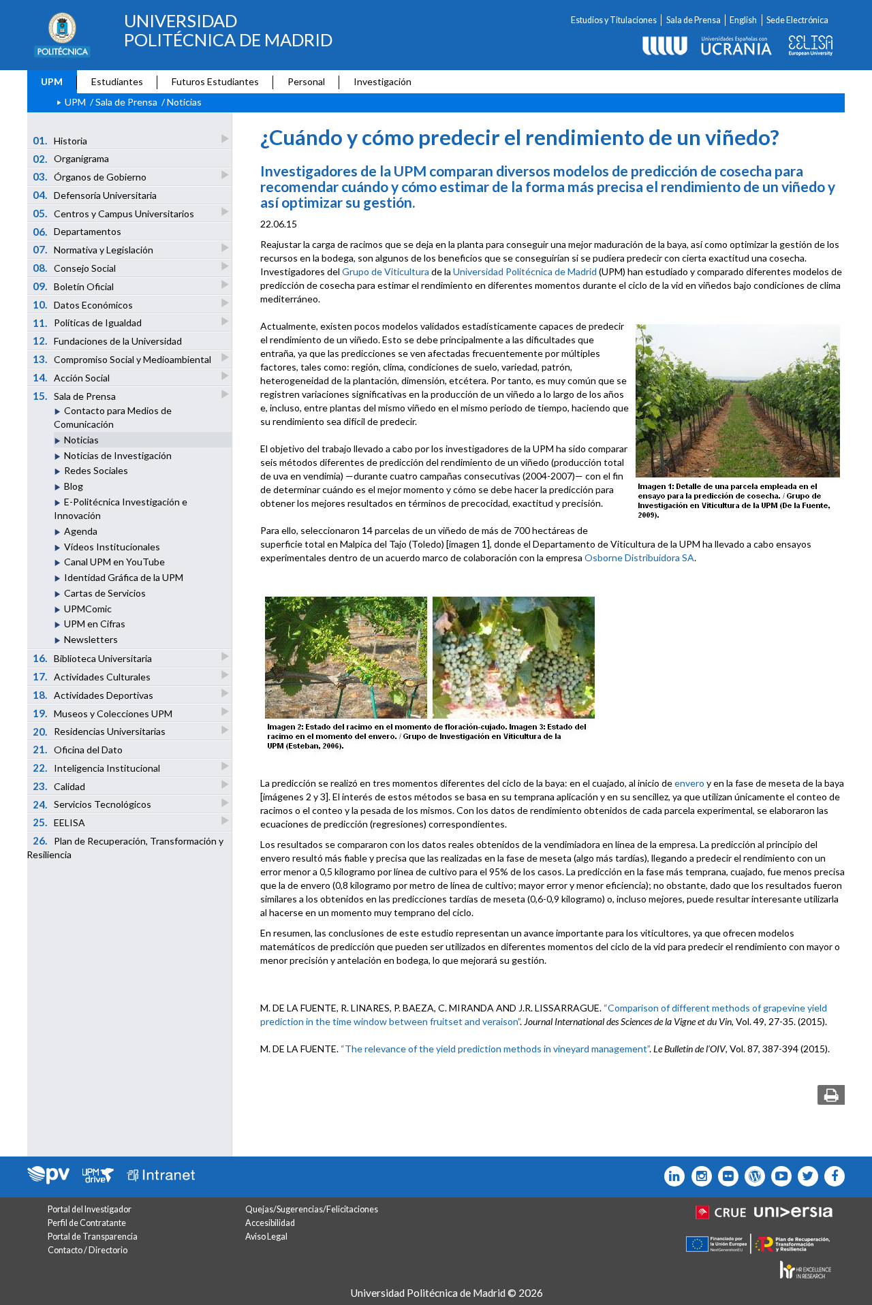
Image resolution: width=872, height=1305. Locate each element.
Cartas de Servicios (105, 593)
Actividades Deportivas (93, 695)
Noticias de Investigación (118, 455)
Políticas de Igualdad (87, 323)
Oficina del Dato (78, 749)
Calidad (59, 786)
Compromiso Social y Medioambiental (122, 359)
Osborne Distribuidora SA (639, 557)
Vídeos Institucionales (112, 546)
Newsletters (91, 639)
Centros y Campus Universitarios (114, 213)
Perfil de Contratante (87, 1223)
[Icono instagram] (698, 1176)
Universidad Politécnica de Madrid (525, 271)
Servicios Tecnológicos (92, 804)
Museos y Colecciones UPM (103, 713)
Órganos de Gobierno (90, 176)
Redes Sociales (96, 470)
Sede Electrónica (797, 20)
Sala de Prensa (693, 20)
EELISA (59, 822)
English (743, 20)
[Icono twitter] (725, 1176)
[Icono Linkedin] (671, 1176)
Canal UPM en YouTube (114, 561)
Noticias (81, 439)
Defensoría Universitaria (95, 195)
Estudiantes (117, 81)
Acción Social (71, 377)
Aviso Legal (266, 1236)
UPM (52, 81)
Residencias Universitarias (99, 731)
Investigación (382, 81)
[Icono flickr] (805, 1176)
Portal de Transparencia (93, 1236)
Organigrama (71, 159)
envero (689, 783)
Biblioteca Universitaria (93, 658)
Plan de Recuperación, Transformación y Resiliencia (125, 847)
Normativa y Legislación (93, 249)
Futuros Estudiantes (215, 81)
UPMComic (88, 608)
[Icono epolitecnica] (751, 1176)
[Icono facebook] (831, 1176)
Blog (73, 486)
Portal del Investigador (89, 1209)
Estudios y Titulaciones (614, 20)
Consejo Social (74, 268)
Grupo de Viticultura (385, 271)
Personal (306, 81)
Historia (60, 140)
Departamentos (77, 231)
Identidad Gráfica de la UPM (123, 577)
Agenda (80, 531)
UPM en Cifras (94, 623)
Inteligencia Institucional (97, 767)
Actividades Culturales (92, 676)
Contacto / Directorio (87, 1250)
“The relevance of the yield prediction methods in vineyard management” (495, 1048)
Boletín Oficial (73, 286)
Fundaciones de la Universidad (108, 340)
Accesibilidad (270, 1223)
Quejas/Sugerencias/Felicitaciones (311, 1209)
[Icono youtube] (778, 1176)
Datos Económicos (83, 304)
